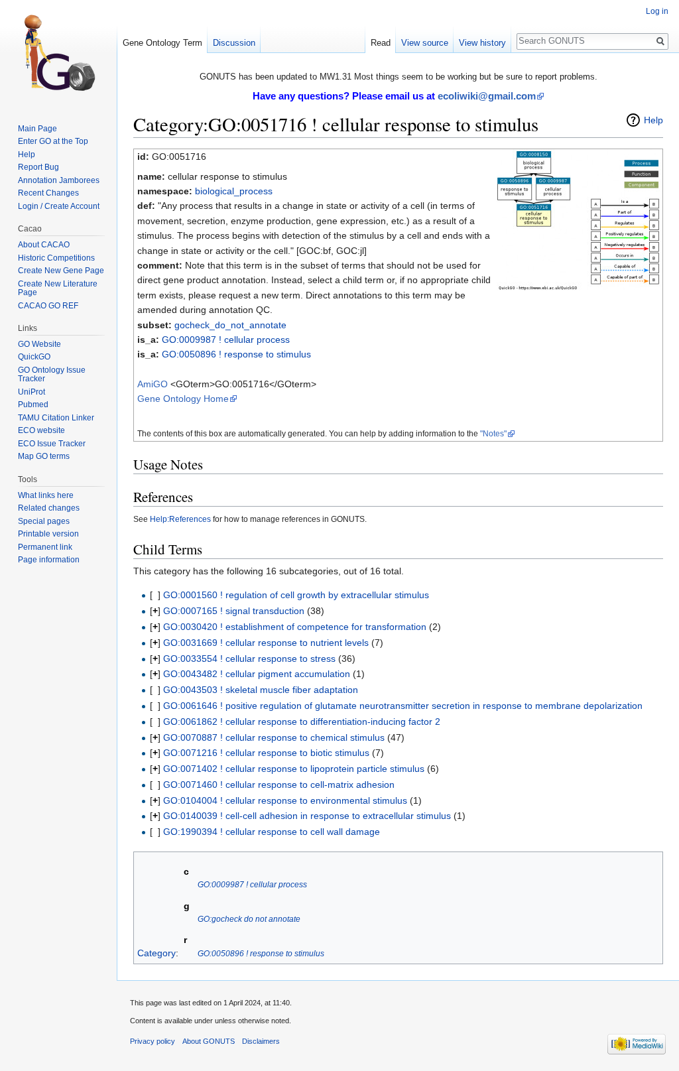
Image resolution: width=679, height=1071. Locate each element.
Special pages (44, 521)
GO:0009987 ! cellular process (226, 339)
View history (482, 43)
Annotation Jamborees (58, 180)
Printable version (48, 533)
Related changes (49, 508)
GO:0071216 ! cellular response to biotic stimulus (266, 752)
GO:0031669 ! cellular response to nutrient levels (266, 642)
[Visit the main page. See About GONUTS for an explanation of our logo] (58, 53)
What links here (46, 495)
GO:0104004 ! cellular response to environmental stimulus (285, 800)
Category (156, 953)
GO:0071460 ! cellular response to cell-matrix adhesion (279, 784)
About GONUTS (208, 1041)
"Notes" (493, 433)
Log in (657, 11)
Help (653, 120)
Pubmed (33, 404)
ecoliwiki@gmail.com (487, 95)
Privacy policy (152, 1041)
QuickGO (34, 356)
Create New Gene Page (61, 270)
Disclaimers (261, 1041)
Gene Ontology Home (183, 398)
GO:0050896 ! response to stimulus (236, 354)
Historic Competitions (56, 258)
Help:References (180, 519)
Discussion (234, 43)
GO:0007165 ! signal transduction (233, 610)
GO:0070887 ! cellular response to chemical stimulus (274, 737)
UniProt (31, 392)
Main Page (37, 128)
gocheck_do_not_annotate (230, 325)
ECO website (41, 430)
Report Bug (38, 167)
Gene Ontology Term (162, 43)
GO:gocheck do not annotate (249, 918)
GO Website (39, 344)
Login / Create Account (58, 206)
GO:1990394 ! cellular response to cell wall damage (271, 831)
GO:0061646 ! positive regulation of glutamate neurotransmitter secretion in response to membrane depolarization (403, 705)
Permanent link (45, 547)
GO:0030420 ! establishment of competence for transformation (294, 626)
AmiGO (152, 384)
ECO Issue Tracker (52, 443)
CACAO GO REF (48, 305)
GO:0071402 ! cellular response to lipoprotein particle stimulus (293, 768)
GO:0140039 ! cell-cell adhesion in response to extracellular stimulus (307, 815)
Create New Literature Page (57, 288)
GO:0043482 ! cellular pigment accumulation (256, 673)
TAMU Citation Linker (56, 417)
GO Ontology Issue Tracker (52, 374)
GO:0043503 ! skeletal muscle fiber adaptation (260, 689)
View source (424, 43)
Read (381, 43)
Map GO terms (44, 456)
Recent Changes (48, 193)
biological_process (234, 191)
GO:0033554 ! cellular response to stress (249, 658)
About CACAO (44, 244)
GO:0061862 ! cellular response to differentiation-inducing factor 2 (301, 721)
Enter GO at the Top (53, 141)
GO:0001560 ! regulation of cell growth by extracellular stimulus (296, 595)
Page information (49, 559)
